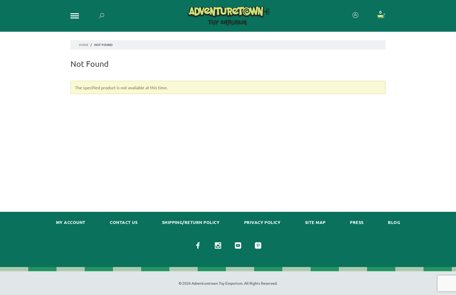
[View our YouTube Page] (238, 245)
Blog (394, 222)
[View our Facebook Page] (198, 245)
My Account (71, 222)
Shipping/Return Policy (191, 222)
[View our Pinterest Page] (258, 245)
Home (83, 45)
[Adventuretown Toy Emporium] (228, 16)
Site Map (315, 222)
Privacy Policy (262, 222)
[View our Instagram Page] (218, 245)
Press (356, 222)
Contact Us (123, 222)
